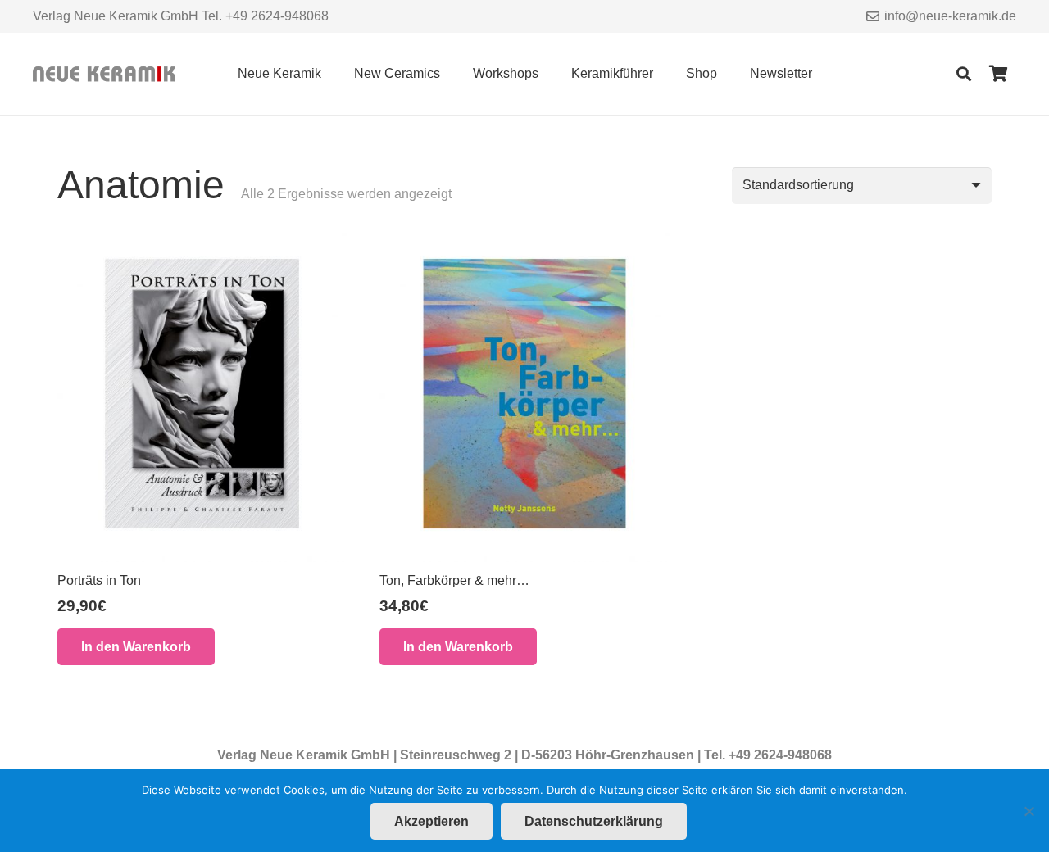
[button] (333, 73)
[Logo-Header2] (104, 74)
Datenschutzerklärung (593, 821)
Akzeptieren (431, 821)
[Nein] (1028, 811)
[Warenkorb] (998, 74)
